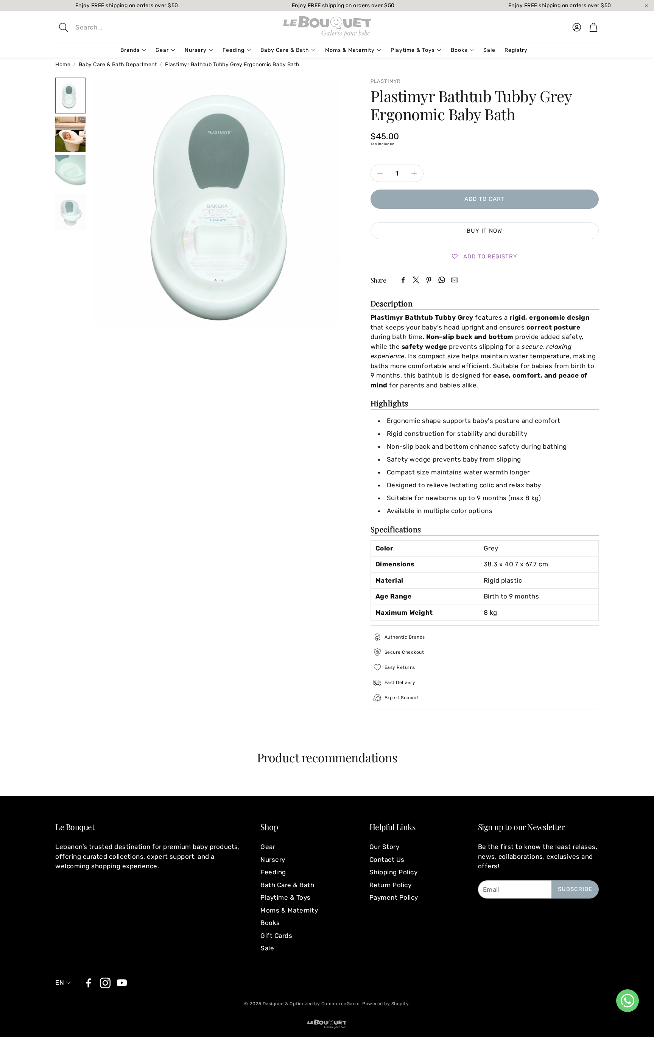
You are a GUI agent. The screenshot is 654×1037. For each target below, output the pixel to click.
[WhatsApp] (441, 280)
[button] (114, 27)
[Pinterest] (428, 280)
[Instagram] (105, 983)
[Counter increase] (414, 173)
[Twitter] (416, 280)
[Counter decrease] (380, 173)
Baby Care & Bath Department (118, 64)
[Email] (454, 280)
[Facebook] (403, 280)
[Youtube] (122, 983)
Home (62, 64)
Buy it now (484, 230)
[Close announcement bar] (646, 5)
